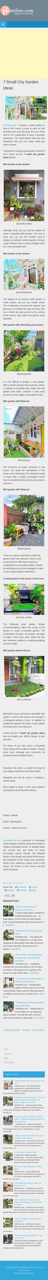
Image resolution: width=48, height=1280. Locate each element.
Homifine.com (9, 125)
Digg (33, 890)
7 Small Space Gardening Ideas (25, 1152)
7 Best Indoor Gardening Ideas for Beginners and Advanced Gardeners (28, 957)
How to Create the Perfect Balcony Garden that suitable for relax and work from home (28, 1202)
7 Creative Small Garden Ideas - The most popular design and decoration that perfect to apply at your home (29, 1100)
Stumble (22, 890)
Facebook (21, 887)
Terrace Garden (18, 883)
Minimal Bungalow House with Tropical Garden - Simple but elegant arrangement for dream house (29, 1119)
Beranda (26, 1030)
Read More (10, 925)
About (6, 1058)
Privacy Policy (9, 1063)
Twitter (34, 887)
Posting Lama (38, 1030)
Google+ (10, 890)
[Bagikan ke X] (10, 895)
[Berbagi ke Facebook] (13, 895)
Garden (8, 883)
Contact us (8, 1054)
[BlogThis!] (8, 895)
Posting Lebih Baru (12, 1030)
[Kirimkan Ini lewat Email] (5, 895)
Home (6, 1049)
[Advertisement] (24, 54)
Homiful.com (24, 1270)
